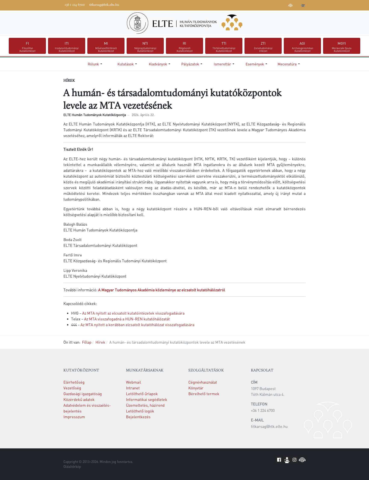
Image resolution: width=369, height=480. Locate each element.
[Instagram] (277, 5)
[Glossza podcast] (290, 6)
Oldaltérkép (72, 466)
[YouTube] (271, 5)
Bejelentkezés (138, 416)
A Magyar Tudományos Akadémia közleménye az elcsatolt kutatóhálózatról (161, 289)
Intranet (133, 387)
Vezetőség (72, 387)
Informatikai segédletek (146, 399)
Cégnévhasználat (202, 382)
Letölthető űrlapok (142, 393)
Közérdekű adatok (79, 399)
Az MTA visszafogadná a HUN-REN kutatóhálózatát (127, 318)
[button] (95, 63)
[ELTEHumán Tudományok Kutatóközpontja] (184, 23)
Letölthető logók (140, 410)
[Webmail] (297, 5)
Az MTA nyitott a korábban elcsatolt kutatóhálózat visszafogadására (137, 324)
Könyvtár (196, 387)
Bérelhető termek (203, 393)
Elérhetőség (74, 382)
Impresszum (74, 416)
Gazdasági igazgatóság (82, 393)
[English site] (303, 6)
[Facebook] (258, 5)
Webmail (133, 382)
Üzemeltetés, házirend (145, 405)
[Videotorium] (265, 5)
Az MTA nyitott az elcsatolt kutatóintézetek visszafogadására (133, 313)
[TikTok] (284, 5)
